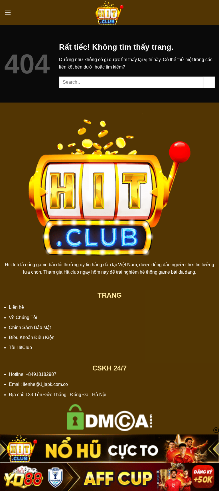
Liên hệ (16, 307)
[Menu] (7, 12)
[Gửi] (209, 82)
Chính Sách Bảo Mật (30, 327)
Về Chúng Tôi (23, 317)
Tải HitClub (20, 347)
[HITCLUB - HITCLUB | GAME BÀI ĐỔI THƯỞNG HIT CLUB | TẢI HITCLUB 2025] (109, 12)
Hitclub (12, 264)
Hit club (71, 272)
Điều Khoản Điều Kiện (31, 337)
